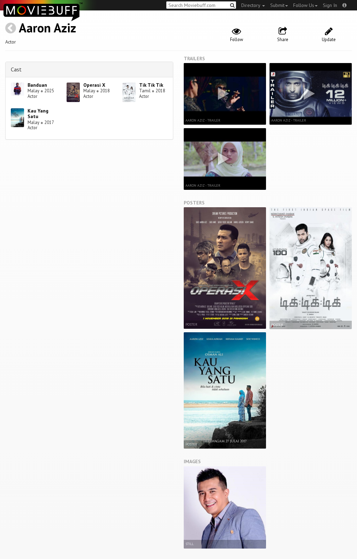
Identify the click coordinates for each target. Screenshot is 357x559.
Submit (277, 5)
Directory (251, 5)
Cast (16, 69)
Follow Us (303, 5)
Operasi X (94, 85)
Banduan (37, 85)
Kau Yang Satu (38, 114)
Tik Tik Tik (151, 85)
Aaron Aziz (47, 28)
